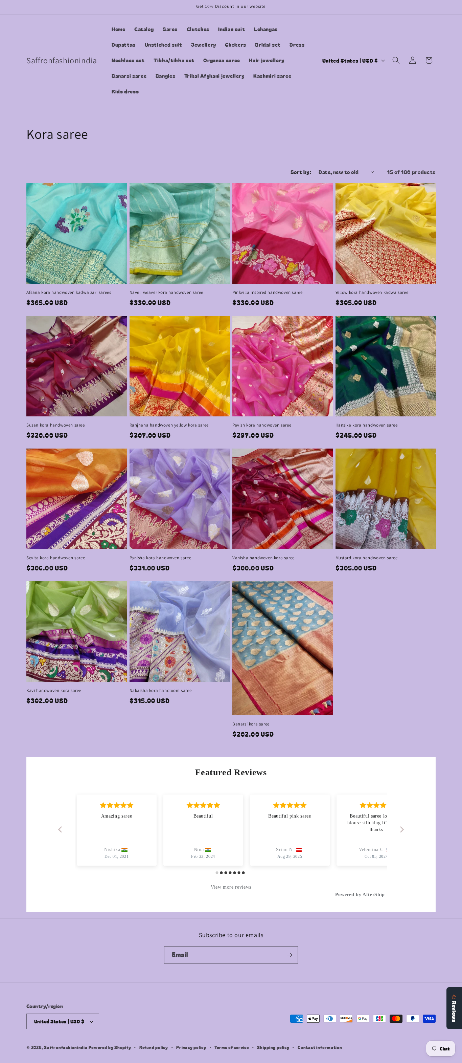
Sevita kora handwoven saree (55, 558)
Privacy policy (191, 1047)
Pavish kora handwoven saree (261, 425)
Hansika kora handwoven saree (367, 425)
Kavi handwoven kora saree (53, 690)
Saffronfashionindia (66, 1047)
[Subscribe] (289, 955)
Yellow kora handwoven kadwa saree (372, 292)
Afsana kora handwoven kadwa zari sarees (68, 292)
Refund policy (153, 1047)
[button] (396, 60)
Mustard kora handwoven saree (367, 558)
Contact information (320, 1047)
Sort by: (301, 171)
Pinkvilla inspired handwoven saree (267, 292)
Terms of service (231, 1047)
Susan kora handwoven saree (55, 425)
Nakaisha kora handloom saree (161, 690)
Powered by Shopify (110, 1047)
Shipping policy (273, 1047)
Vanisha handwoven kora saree (263, 558)
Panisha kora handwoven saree (160, 558)
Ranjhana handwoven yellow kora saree (169, 425)
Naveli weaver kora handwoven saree (166, 292)
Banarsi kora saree (251, 724)
